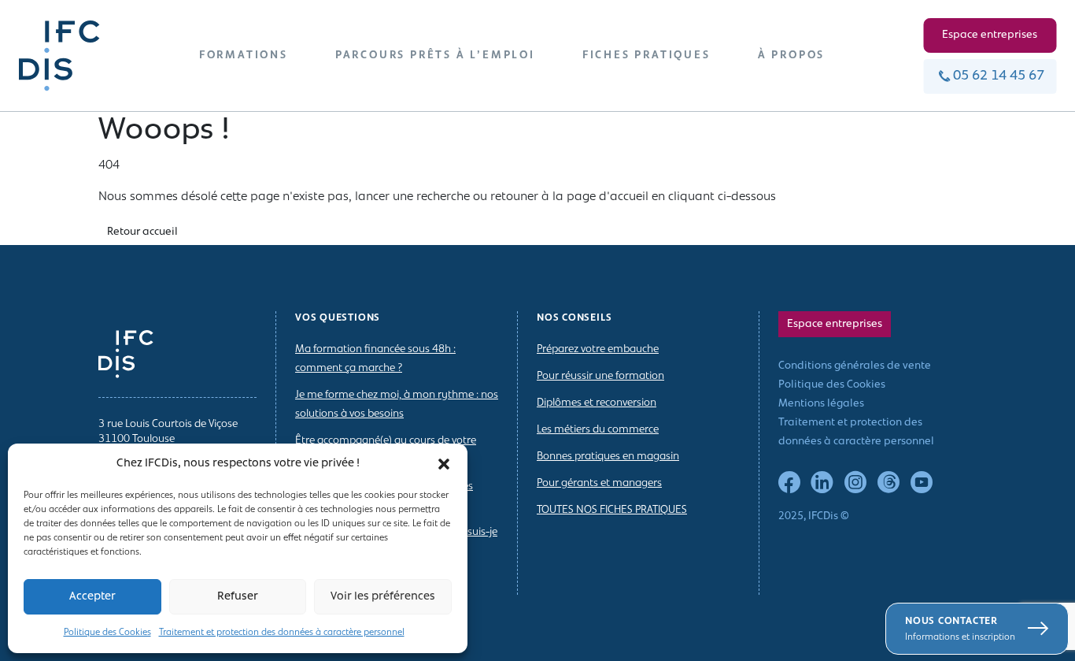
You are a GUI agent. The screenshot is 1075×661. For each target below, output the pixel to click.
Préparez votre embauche (598, 349)
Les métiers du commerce (598, 430)
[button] (444, 464)
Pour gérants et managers (599, 483)
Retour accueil (142, 232)
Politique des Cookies (107, 632)
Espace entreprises (989, 35)
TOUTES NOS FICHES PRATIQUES (612, 510)
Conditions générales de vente (854, 366)
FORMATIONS (243, 55)
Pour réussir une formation (600, 376)
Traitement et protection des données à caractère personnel (282, 632)
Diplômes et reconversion (596, 403)
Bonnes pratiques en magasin (608, 456)
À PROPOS (791, 55)
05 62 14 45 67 (998, 76)
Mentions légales (821, 404)
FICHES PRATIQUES (646, 55)
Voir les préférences (383, 597)
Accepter (92, 597)
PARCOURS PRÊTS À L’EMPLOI (435, 55)
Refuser (237, 597)
